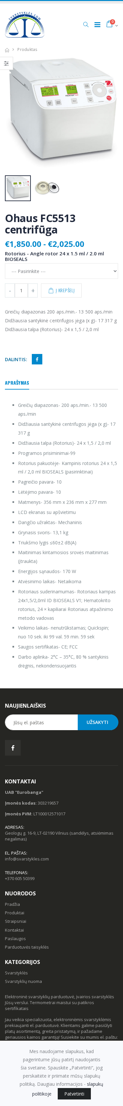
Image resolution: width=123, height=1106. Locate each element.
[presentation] (13, 113)
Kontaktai (14, 930)
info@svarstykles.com (27, 859)
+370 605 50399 (19, 878)
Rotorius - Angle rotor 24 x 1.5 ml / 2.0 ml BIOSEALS (54, 256)
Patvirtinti (74, 1094)
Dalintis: (16, 359)
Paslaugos (15, 938)
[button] (86, 24)
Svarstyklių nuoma (23, 981)
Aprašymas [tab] (17, 382)
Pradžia (12, 904)
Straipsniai (15, 921)
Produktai (14, 913)
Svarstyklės (16, 973)
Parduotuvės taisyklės (27, 947)
